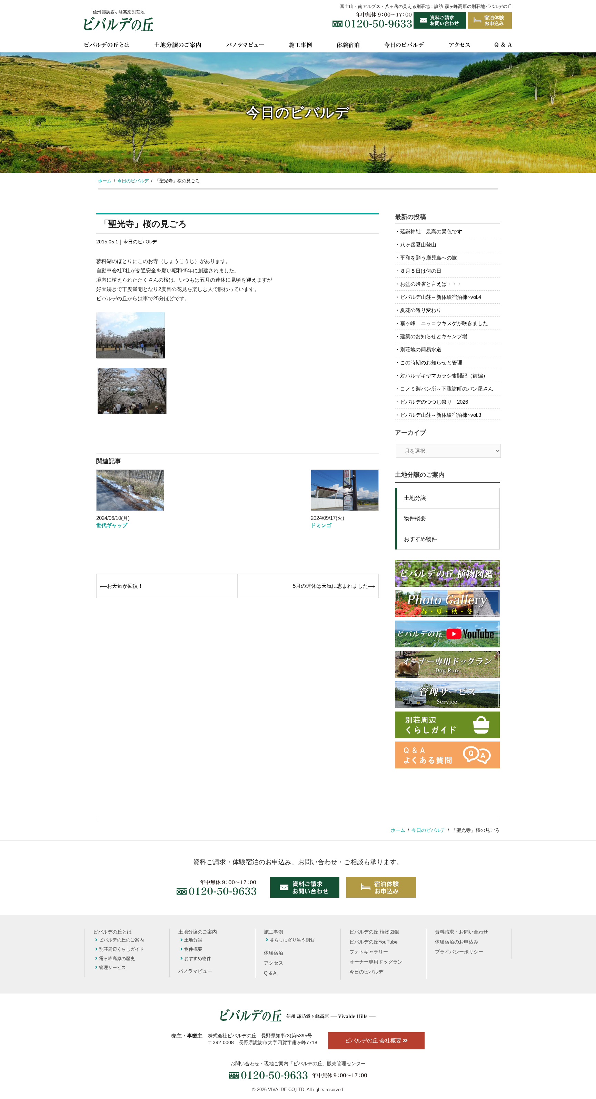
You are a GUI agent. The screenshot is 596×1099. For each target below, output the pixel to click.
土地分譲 (415, 498)
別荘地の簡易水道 (420, 349)
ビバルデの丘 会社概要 (374, 1040)
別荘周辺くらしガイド (121, 949)
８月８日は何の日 (420, 271)
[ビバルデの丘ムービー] (447, 634)
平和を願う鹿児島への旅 (428, 258)
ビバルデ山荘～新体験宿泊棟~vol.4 (440, 297)
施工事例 (273, 932)
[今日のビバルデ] (404, 46)
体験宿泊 (273, 953)
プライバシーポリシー (459, 952)
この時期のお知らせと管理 (431, 362)
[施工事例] (300, 46)
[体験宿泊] (348, 46)
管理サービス (112, 967)
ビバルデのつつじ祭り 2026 (434, 402)
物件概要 (415, 518)
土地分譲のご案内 (197, 932)
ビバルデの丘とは (112, 932)
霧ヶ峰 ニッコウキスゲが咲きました (444, 323)
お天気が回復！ (125, 586)
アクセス (273, 963)
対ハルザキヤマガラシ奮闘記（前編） (444, 376)
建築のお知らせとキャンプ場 (433, 336)
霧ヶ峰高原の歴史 (117, 958)
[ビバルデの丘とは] (106, 46)
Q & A (270, 973)
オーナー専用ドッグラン (376, 962)
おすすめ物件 (420, 539)
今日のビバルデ (140, 241)
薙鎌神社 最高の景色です (431, 231)
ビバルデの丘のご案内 (121, 939)
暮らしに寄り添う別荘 (292, 939)
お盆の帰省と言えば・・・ (431, 284)
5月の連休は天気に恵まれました (330, 586)
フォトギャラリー (368, 952)
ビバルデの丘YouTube (373, 942)
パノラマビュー (195, 971)
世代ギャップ (111, 525)
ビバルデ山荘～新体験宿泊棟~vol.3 (440, 415)
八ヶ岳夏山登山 (418, 245)
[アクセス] (459, 46)
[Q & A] (503, 46)
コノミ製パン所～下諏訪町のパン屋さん (446, 389)
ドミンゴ (321, 525)
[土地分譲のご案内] (177, 46)
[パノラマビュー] (245, 46)
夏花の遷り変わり (420, 310)
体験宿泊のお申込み (456, 942)
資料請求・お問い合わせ (461, 932)
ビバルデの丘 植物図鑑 (374, 932)
